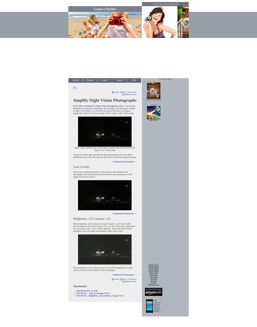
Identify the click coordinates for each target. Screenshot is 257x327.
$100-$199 (154, 278)
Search (119, 80)
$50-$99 (154, 279)
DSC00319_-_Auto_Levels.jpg (89, 293)
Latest (104, 80)
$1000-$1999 (154, 272)
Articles (75, 80)
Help (176, 4)
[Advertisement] (128, 58)
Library (155, 4)
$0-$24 (153, 283)
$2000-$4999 (154, 270)
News (166, 4)
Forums (90, 80)
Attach (116, 92)
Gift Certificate (153, 285)
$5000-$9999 (154, 268)
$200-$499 (154, 276)
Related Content (131, 94)
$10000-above (153, 266)
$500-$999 (154, 274)
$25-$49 (154, 281)
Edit (124, 92)
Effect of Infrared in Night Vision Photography (98, 106)
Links (161, 4)
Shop (171, 4)
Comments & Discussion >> (125, 162)
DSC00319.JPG (83, 291)
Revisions (133, 92)
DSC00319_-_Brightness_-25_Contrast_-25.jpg (96, 296)
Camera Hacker (105, 9)
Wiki (134, 80)
